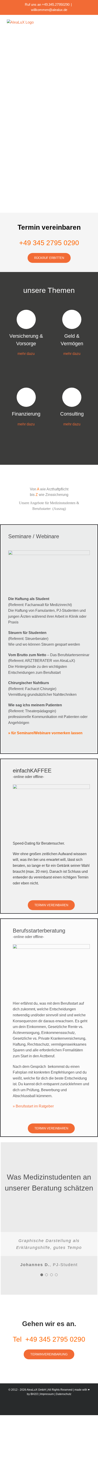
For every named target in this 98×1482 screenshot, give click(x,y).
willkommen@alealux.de (49, 10)
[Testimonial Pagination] (41, 1274)
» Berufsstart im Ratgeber (33, 1106)
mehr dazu (26, 354)
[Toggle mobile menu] (89, 21)
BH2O (34, 1394)
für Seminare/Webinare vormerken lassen (47, 733)
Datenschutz (63, 1394)
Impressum (47, 1394)
